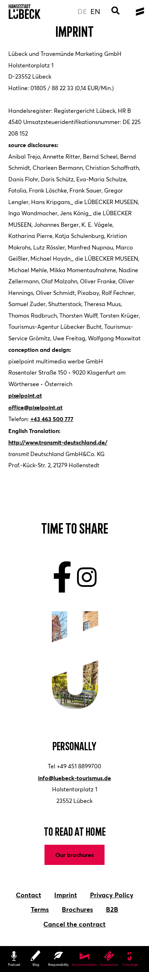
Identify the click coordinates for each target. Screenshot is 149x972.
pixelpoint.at (25, 395)
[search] (115, 11)
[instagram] (86, 577)
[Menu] (140, 11)
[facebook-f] (62, 577)
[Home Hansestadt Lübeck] (24, 12)
